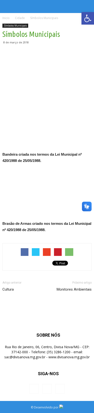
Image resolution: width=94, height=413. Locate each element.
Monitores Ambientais (74, 289)
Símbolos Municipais (15, 25)
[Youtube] (60, 389)
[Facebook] (34, 389)
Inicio (6, 18)
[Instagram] (47, 389)
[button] (87, 6)
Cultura (8, 289)
